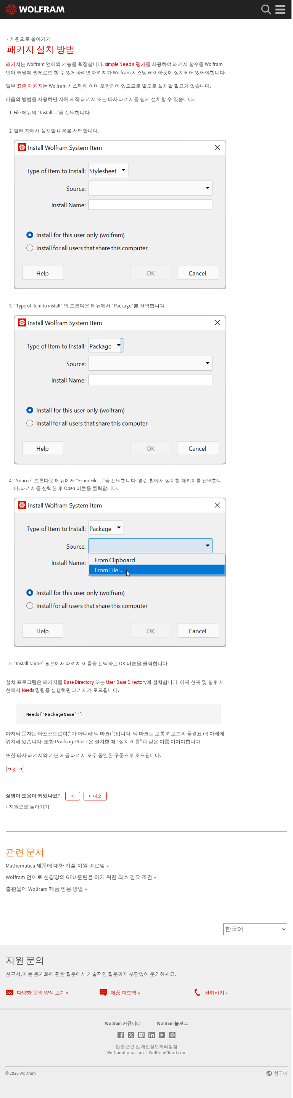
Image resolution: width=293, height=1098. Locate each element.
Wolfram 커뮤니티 (123, 1023)
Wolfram (27, 1073)
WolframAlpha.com (125, 1052)
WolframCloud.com (168, 1052)
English (14, 768)
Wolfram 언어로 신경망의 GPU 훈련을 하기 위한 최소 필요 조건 (79, 877)
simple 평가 (125, 64)
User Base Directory (126, 682)
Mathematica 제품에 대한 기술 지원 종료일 (55, 865)
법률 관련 (125, 1046)
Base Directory (79, 682)
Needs (28, 690)
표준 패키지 (30, 86)
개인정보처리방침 (159, 1046)
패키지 (13, 64)
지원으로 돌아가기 (30, 39)
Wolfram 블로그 (172, 1023)
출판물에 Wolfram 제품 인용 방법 (44, 888)
